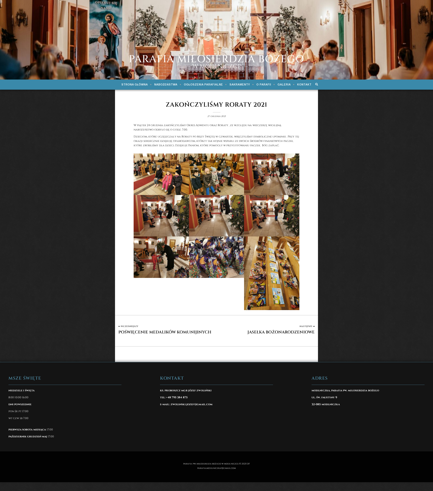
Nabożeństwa (165, 84)
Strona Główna (134, 84)
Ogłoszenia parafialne (203, 84)
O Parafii (263, 84)
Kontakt (304, 84)
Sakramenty (240, 84)
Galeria (284, 84)
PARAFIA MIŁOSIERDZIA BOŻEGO (216, 59)
